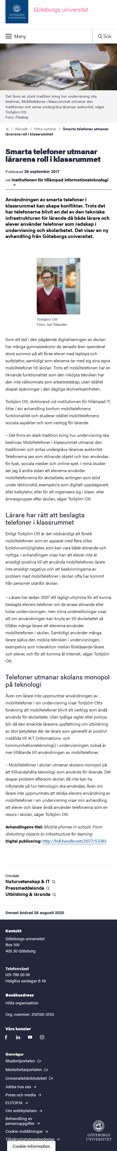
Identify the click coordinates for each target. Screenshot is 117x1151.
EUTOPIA (14, 1102)
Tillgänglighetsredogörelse (30, 1139)
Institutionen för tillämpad (59, 180)
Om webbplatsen (21, 1110)
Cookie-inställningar (24, 1131)
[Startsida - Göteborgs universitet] (99, 1130)
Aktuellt (21, 129)
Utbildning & (28, 894)
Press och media (21, 1094)
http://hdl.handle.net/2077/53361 (74, 841)
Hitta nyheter (45, 129)
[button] (46, 36)
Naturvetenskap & (28, 881)
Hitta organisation (21, 1002)
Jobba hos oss (18, 1086)
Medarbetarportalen (27, 1069)
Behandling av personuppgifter (20, 1120)
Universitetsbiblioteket (29, 1078)
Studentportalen (23, 1060)
